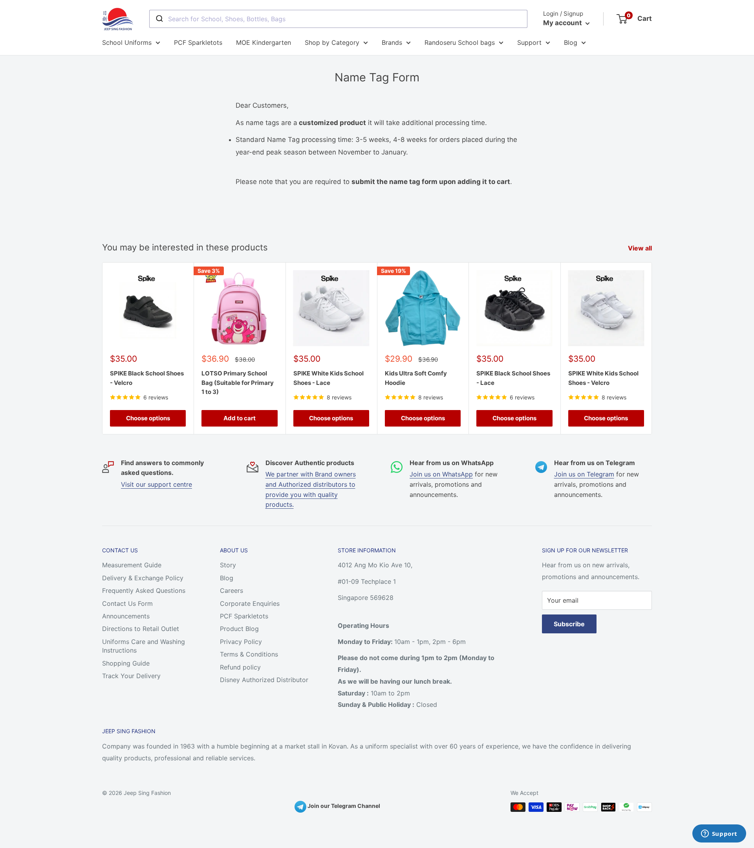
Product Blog (239, 629)
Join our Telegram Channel (343, 805)
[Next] (652, 348)
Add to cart (239, 418)
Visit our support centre (156, 484)
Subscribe (569, 624)
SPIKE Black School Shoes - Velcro (147, 378)
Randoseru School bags (460, 42)
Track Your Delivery (131, 676)
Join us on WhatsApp (441, 474)
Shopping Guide (126, 663)
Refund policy (240, 667)
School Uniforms (127, 42)
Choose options (148, 418)
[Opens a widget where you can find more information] (719, 834)
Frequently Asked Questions (143, 590)
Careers (231, 590)
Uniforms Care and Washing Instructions (143, 646)
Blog (570, 42)
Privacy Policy (241, 642)
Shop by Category (332, 42)
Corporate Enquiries (250, 603)
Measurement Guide (131, 565)
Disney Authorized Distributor (264, 680)
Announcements (126, 616)
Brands (392, 42)
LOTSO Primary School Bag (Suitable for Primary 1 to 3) (237, 382)
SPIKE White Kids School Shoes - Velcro (603, 378)
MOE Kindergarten (263, 42)
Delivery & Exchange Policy (142, 578)
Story (228, 565)
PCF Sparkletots (198, 42)
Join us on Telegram (584, 474)
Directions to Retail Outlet (140, 629)
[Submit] (159, 19)
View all (640, 248)
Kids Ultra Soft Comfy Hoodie (416, 378)
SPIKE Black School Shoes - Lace (513, 378)
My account (563, 23)
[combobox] (338, 19)
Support (529, 42)
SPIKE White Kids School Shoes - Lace (328, 378)
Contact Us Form (127, 603)
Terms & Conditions (249, 654)
